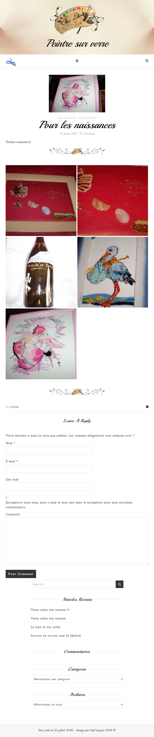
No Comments (87, 133)
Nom (10, 443)
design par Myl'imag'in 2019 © (96, 730)
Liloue (14, 406)
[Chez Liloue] (77, 20)
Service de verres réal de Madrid (56, 635)
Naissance (66, 117)
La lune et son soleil (45, 627)
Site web (12, 479)
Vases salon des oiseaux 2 (50, 610)
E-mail (12, 461)
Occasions (87, 117)
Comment (13, 514)
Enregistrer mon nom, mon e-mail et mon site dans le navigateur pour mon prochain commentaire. (69, 505)
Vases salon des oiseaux (49, 618)
